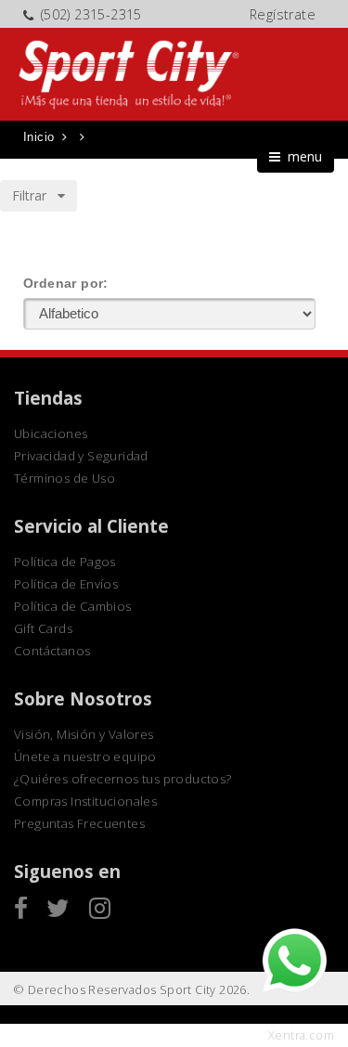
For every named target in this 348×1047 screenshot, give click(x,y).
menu (301, 156)
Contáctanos (52, 650)
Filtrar (35, 195)
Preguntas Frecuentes (79, 823)
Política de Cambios (73, 606)
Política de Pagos (65, 561)
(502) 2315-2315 (91, 14)
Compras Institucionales (85, 801)
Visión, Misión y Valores (84, 734)
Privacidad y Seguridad (81, 455)
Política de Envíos (66, 583)
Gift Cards (43, 628)
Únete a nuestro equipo (85, 756)
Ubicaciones (50, 433)
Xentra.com (301, 1035)
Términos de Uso (64, 478)
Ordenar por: (66, 283)
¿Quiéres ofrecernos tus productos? (123, 778)
